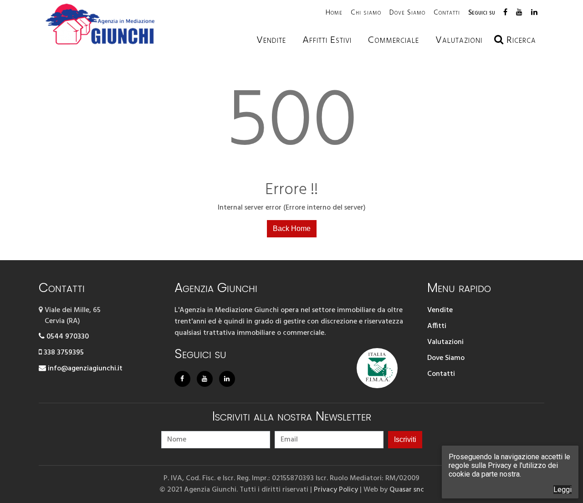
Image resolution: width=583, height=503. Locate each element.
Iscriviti (405, 439)
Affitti (436, 326)
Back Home (292, 228)
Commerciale (393, 40)
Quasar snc (406, 490)
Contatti (447, 13)
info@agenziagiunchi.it (84, 369)
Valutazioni (445, 342)
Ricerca (520, 40)
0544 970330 (67, 337)
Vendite (271, 40)
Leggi (562, 489)
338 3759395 (63, 353)
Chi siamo (366, 13)
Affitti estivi (327, 40)
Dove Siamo (407, 13)
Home (334, 13)
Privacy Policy (336, 490)
